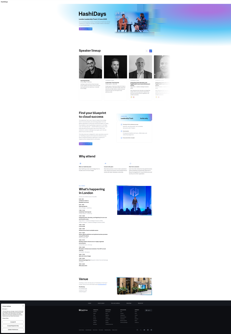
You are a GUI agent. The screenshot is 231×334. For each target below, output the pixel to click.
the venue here (101, 284)
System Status (81, 329)
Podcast (107, 320)
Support (107, 317)
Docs (121, 311)
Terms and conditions (115, 303)
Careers (136, 315)
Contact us (137, 322)
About (136, 311)
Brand (136, 320)
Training (107, 322)
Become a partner (123, 320)
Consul (94, 317)
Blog (135, 317)
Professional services (109, 324)
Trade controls (114, 329)
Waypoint (95, 320)
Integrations (122, 315)
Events (107, 313)
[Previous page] (146, 50)
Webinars (107, 315)
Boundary (95, 324)
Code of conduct (101, 303)
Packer (94, 313)
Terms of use (95, 329)
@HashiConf (140, 303)
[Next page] (150, 50)
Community (108, 318)
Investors (136, 318)
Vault (94, 315)
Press (136, 313)
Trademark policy (107, 329)
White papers (108, 311)
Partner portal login (123, 322)
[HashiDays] (4, 1)
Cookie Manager (88, 329)
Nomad (94, 318)
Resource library (123, 317)
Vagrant (94, 322)
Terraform (95, 311)
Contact (89, 303)
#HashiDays (129, 303)
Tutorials (121, 313)
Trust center (101, 329)
